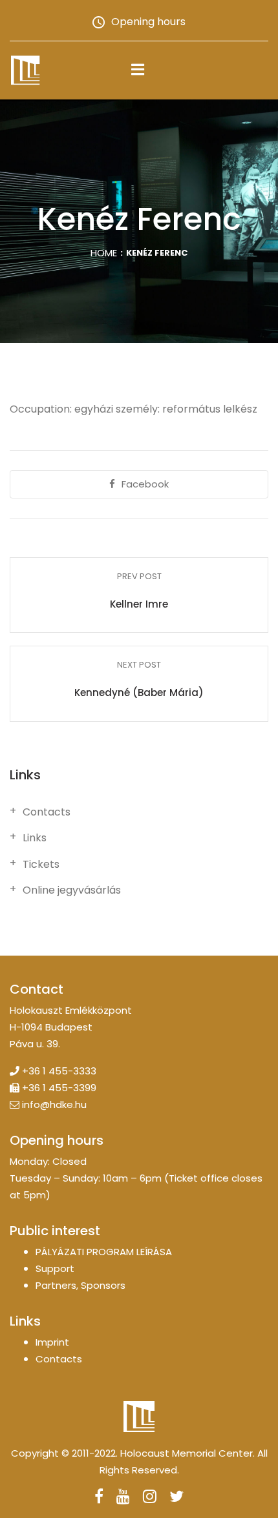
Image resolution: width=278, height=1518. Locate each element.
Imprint (52, 1342)
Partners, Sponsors (80, 1285)
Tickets (41, 864)
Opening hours (148, 21)
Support (55, 1268)
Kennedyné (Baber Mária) (139, 692)
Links (35, 838)
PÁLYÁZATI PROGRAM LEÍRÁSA (104, 1251)
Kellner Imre (139, 604)
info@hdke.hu (54, 1104)
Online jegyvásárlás (72, 890)
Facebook (145, 484)
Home (104, 253)
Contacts (46, 812)
